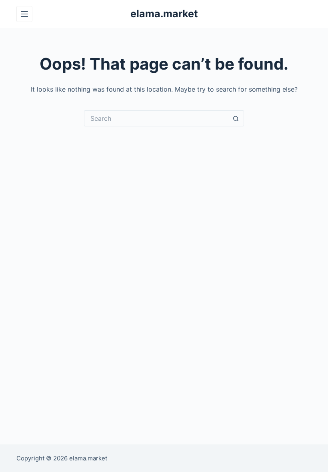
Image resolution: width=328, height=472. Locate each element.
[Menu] (24, 14)
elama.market (164, 14)
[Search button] (236, 118)
